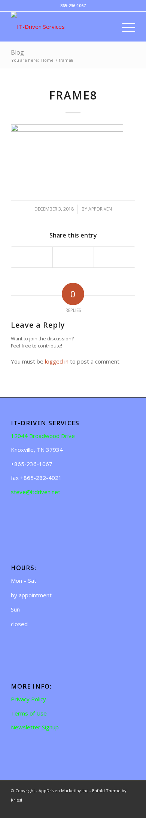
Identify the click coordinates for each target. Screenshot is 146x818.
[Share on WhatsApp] (73, 257)
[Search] (107, 27)
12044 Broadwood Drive (43, 435)
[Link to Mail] (129, 808)
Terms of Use (29, 713)
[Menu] (125, 27)
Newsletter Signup (35, 727)
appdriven (100, 209)
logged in (57, 361)
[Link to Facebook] (118, 808)
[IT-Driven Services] (60, 27)
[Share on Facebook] (31, 257)
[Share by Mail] (114, 257)
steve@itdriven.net (35, 492)
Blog (17, 52)
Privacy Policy (28, 699)
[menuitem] (107, 27)
